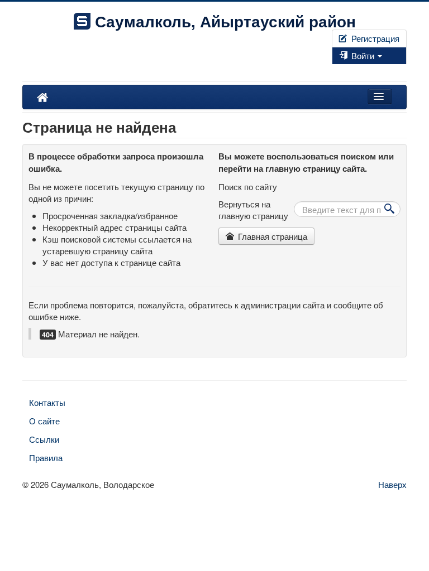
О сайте (44, 421)
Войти (362, 55)
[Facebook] (333, 70)
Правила (46, 457)
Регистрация (374, 38)
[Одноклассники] (342, 70)
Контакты (47, 402)
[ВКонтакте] (337, 70)
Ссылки (44, 439)
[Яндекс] (346, 70)
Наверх (392, 484)
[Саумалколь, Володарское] (42, 97)
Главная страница (271, 236)
